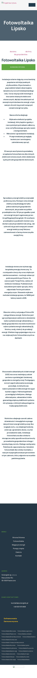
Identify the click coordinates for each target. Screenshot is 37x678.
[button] (32, 5)
